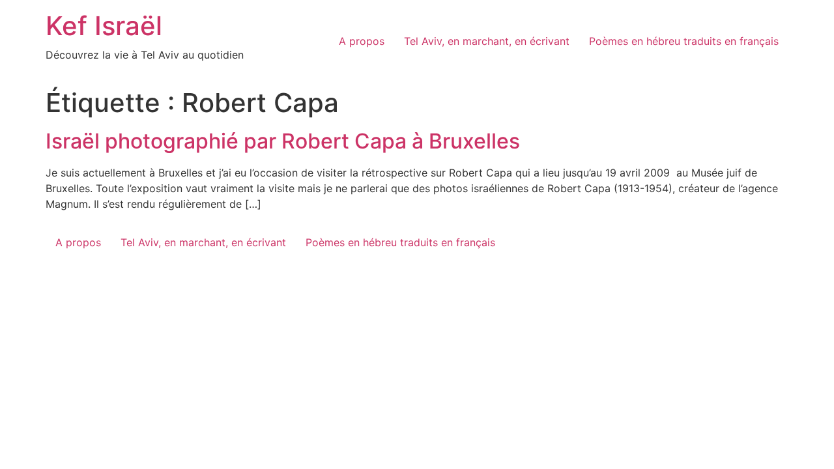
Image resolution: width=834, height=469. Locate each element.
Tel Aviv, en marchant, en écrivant (486, 41)
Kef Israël (104, 26)
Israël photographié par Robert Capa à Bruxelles (283, 141)
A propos (361, 41)
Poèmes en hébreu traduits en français (684, 41)
